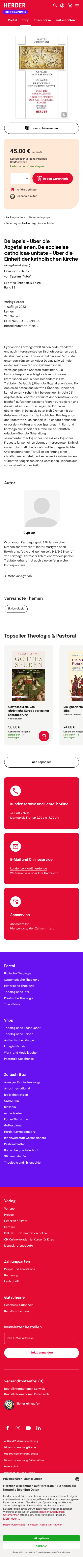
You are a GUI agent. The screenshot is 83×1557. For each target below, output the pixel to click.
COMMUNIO (11, 1101)
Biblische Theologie (17, 973)
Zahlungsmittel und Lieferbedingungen (28, 217)
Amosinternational (17, 1088)
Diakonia (10, 1107)
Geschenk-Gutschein (18, 1305)
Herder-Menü (79, 4)
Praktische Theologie (18, 998)
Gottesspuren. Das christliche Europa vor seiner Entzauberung (28, 711)
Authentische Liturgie (19, 1040)
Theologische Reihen (18, 1034)
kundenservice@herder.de (28, 868)
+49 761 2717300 (20, 813)
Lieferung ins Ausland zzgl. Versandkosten (30, 223)
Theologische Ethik (17, 992)
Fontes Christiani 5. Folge (23, 283)
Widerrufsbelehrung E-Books (21, 1454)
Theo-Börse (42, 20)
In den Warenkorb (55, 179)
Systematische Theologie (21, 980)
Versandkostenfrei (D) (24, 1381)
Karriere (9, 1227)
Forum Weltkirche (16, 1119)
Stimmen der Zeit (16, 1156)
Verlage (9, 1209)
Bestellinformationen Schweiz (24, 1389)
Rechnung (11, 1275)
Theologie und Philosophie (22, 1163)
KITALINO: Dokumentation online (25, 1233)
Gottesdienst (13, 1125)
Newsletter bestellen (23, 1327)
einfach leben (13, 1113)
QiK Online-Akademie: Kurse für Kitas (29, 1239)
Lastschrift (11, 1281)
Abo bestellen (19, 924)
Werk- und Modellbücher (21, 1053)
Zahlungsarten (17, 1262)
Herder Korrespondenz (19, 1132)
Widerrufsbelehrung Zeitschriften (24, 1460)
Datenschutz (11, 1467)
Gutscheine (14, 1298)
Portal (12, 20)
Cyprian (15, 276)
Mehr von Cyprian (20, 576)
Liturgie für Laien (15, 1046)
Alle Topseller (41, 762)
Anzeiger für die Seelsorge (22, 1082)
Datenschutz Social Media (19, 1473)
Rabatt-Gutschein (16, 1311)
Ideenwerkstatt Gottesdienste (25, 1138)
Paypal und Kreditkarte (19, 1269)
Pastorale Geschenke (19, 1059)
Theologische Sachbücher (22, 1028)
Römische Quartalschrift (21, 1150)
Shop (25, 20)
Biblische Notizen (16, 1095)
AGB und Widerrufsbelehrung (21, 1441)
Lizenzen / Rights (15, 1221)
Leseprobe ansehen (44, 128)
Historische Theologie (19, 986)
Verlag (10, 1201)
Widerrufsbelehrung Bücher (20, 1447)
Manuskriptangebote (18, 1246)
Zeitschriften (65, 20)
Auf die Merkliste (27, 189)
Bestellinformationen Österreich (26, 1394)
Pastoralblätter (14, 1144)
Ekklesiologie (16, 609)
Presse (9, 1215)
